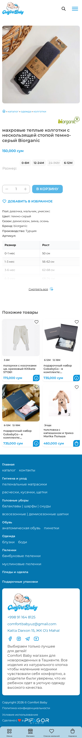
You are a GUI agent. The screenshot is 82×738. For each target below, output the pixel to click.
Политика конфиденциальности (26, 708)
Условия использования (20, 714)
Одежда (8, 536)
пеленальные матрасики (24, 484)
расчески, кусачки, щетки (24, 492)
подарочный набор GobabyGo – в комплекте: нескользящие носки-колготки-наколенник (60, 372)
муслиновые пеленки (21, 564)
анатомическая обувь (21, 528)
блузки (8, 542)
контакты (27, 470)
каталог (9, 470)
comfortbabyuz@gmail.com (31, 624)
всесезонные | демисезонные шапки (35, 514)
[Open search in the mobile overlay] (63, 9)
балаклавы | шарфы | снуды (26, 506)
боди (22, 542)
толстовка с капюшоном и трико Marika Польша (58, 433)
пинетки (51, 528)
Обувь (7, 522)
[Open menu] (75, 9)
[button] (27, 201)
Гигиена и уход (14, 478)
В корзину (47, 189)
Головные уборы (15, 500)
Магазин (30, 736)
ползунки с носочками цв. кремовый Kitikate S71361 (20, 369)
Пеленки (9, 550)
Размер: (9, 168)
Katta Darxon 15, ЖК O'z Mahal (33, 630)
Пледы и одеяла (15, 572)
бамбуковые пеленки (21, 556)
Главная (8, 464)
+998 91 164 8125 (21, 617)
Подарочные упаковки (20, 581)
